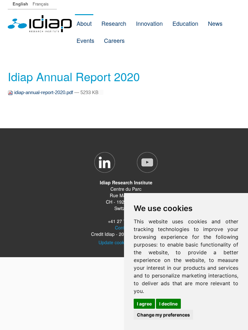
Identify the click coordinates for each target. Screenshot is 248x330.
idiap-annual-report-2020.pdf (43, 92)
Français (41, 4)
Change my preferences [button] (163, 314)
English (20, 4)
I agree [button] (144, 303)
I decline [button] (168, 303)
